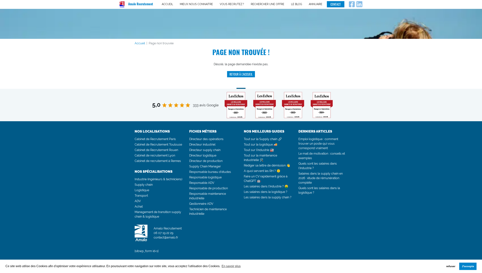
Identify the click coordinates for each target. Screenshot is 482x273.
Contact (335, 4)
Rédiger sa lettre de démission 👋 (267, 165)
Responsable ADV (201, 183)
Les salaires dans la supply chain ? (267, 197)
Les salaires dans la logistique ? (265, 192)
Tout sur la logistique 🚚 (260, 144)
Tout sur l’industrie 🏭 (259, 150)
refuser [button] (450, 266)
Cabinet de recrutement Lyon (155, 155)
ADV (138, 201)
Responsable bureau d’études (210, 172)
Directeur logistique (202, 155)
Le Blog (296, 4)
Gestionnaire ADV (201, 204)
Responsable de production (208, 188)
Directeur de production (206, 161)
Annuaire (315, 4)
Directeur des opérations (206, 139)
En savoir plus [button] (231, 266)
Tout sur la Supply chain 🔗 (263, 139)
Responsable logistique (205, 177)
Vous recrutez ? (232, 4)
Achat (139, 206)
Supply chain (144, 184)
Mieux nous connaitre (196, 4)
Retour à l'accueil (241, 74)
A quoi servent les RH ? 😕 (262, 171)
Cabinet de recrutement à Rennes (158, 161)
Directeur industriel (202, 144)
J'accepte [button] (468, 266)
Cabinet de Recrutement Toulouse (158, 144)
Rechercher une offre (267, 4)
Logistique (142, 190)
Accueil (167, 4)
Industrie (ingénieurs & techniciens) (158, 179)
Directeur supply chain (204, 150)
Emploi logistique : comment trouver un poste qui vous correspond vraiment (318, 143)
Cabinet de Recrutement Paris (155, 139)
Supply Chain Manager (205, 166)
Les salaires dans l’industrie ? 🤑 (266, 186)
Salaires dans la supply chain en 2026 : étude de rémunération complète (320, 178)
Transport (141, 195)
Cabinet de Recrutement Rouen (156, 150)
